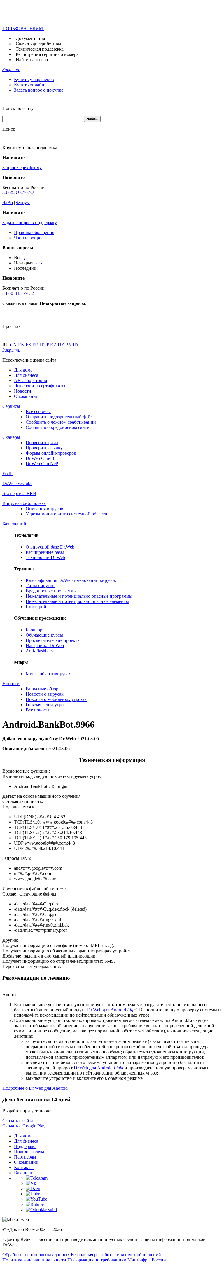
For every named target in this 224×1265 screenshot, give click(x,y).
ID (75, 344)
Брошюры (36, 629)
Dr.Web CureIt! (40, 458)
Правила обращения (34, 232)
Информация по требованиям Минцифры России (116, 1259)
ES (29, 344)
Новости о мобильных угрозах (56, 699)
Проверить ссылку (44, 447)
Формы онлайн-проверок (51, 453)
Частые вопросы (30, 237)
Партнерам (25, 1156)
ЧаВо (7, 202)
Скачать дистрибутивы (38, 43)
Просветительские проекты (53, 640)
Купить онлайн (29, 84)
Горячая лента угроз (45, 704)
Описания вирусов (44, 508)
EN (22, 344)
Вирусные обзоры (44, 688)
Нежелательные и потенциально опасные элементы (77, 601)
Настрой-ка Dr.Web (45, 645)
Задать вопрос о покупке (38, 89)
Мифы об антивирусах (48, 673)
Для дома (23, 369)
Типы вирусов (40, 585)
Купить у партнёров (34, 79)
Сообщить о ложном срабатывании (61, 422)
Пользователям (29, 1151)
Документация (30, 38)
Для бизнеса (26, 375)
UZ (61, 344)
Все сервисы (38, 411)
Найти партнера (32, 59)
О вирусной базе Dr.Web (50, 546)
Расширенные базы (45, 552)
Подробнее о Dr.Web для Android (35, 1088)
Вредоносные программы (51, 590)
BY (69, 344)
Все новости (38, 709)
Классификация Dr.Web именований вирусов (71, 580)
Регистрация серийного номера (47, 54)
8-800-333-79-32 (18, 192)
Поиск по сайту (18, 108)
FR (35, 344)
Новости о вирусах (45, 694)
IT (42, 344)
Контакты (24, 1167)
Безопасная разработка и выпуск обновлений (116, 1254)
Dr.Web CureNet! (42, 463)
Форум (23, 202)
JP (47, 344)
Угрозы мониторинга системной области (66, 513)
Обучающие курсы (44, 634)
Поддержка (25, 1146)
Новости (22, 391)
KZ (54, 344)
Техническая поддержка (40, 49)
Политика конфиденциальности (34, 1259)
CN (14, 344)
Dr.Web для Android (112, 1009)
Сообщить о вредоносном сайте (57, 427)
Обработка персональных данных (36, 1254)
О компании (26, 396)
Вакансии (24, 1172)
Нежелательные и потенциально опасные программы (79, 596)
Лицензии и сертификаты (39, 385)
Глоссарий (36, 606)
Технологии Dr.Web (45, 557)
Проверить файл (42, 442)
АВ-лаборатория (30, 380)
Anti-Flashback (40, 650)
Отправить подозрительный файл (59, 416)
